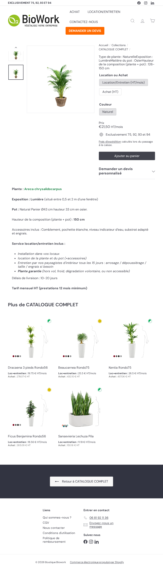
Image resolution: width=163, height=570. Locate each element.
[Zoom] (60, 79)
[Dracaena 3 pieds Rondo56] (31, 349)
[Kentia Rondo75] (132, 349)
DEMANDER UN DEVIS (85, 31)
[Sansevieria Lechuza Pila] (81, 417)
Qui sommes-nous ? (57, 518)
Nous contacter (54, 528)
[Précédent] (16, 48)
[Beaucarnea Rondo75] (81, 349)
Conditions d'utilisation (59, 533)
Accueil (103, 45)
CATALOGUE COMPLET (113, 49)
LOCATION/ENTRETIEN (104, 12)
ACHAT (75, 12)
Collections (119, 45)
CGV (46, 523)
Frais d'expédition (110, 141)
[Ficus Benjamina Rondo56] (31, 417)
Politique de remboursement (54, 540)
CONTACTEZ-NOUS (84, 22)
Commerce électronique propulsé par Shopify (97, 562)
